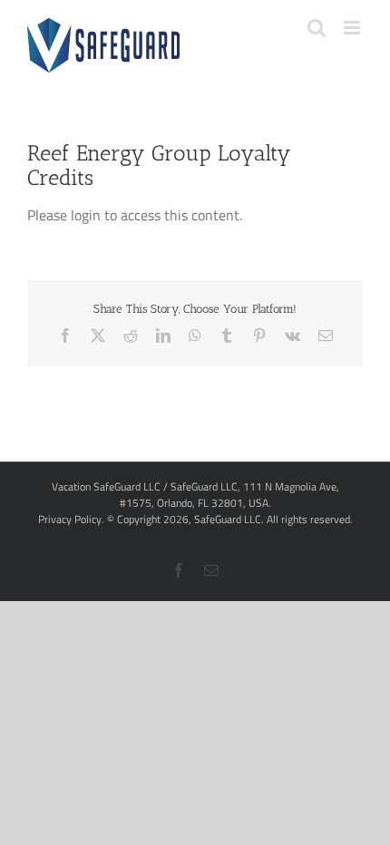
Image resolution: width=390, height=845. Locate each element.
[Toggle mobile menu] (353, 27)
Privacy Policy (70, 519)
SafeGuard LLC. (229, 519)
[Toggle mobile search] (316, 27)
